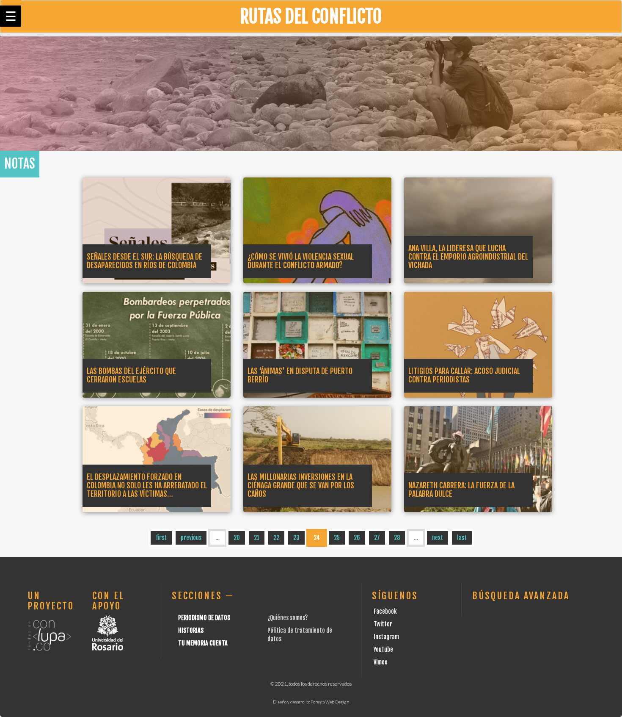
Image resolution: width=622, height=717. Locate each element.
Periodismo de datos (204, 617)
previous (191, 537)
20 (237, 537)
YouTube (383, 649)
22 (276, 537)
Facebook (385, 611)
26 (357, 537)
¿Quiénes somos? (287, 617)
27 (377, 537)
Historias (191, 630)
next (437, 537)
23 (296, 537)
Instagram (386, 636)
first (161, 537)
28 (397, 537)
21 (256, 537)
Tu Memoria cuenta (203, 643)
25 (337, 537)
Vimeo (381, 662)
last (462, 537)
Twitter (383, 624)
